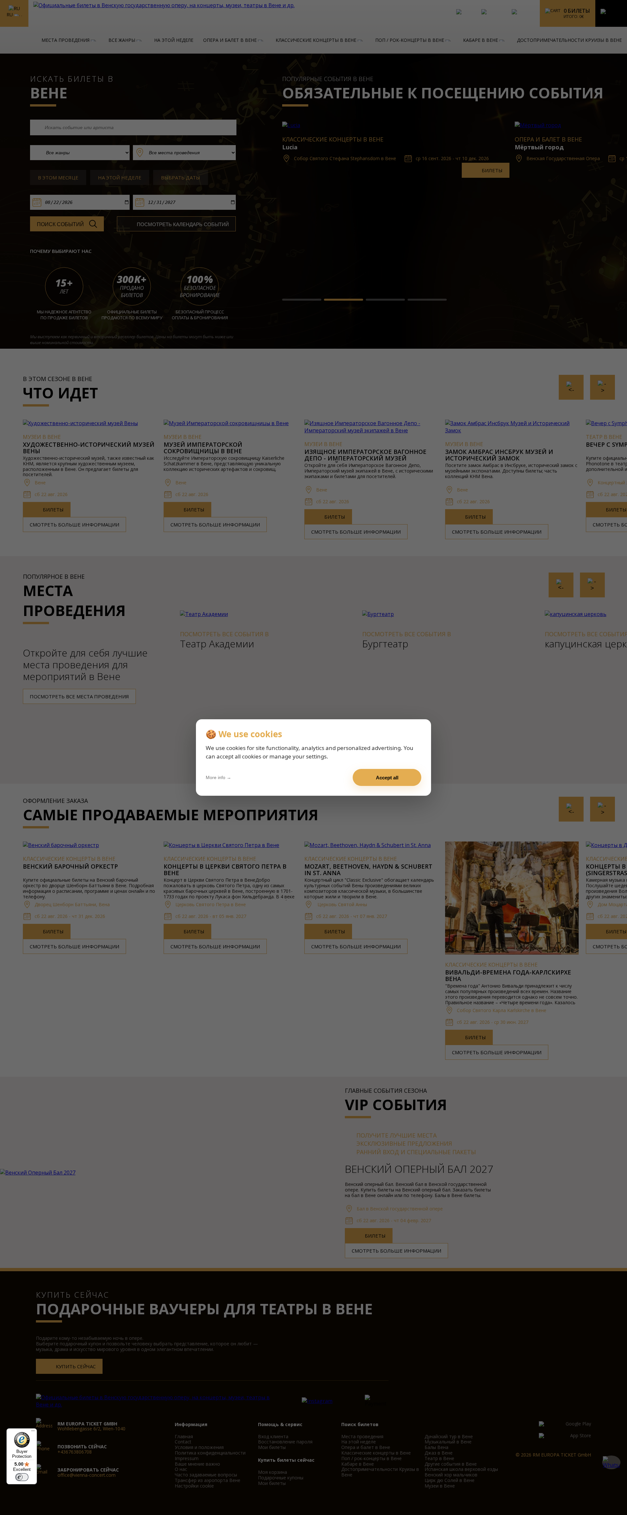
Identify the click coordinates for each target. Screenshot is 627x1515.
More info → (218, 777)
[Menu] (33, 1432)
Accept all (387, 777)
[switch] (21, 1477)
